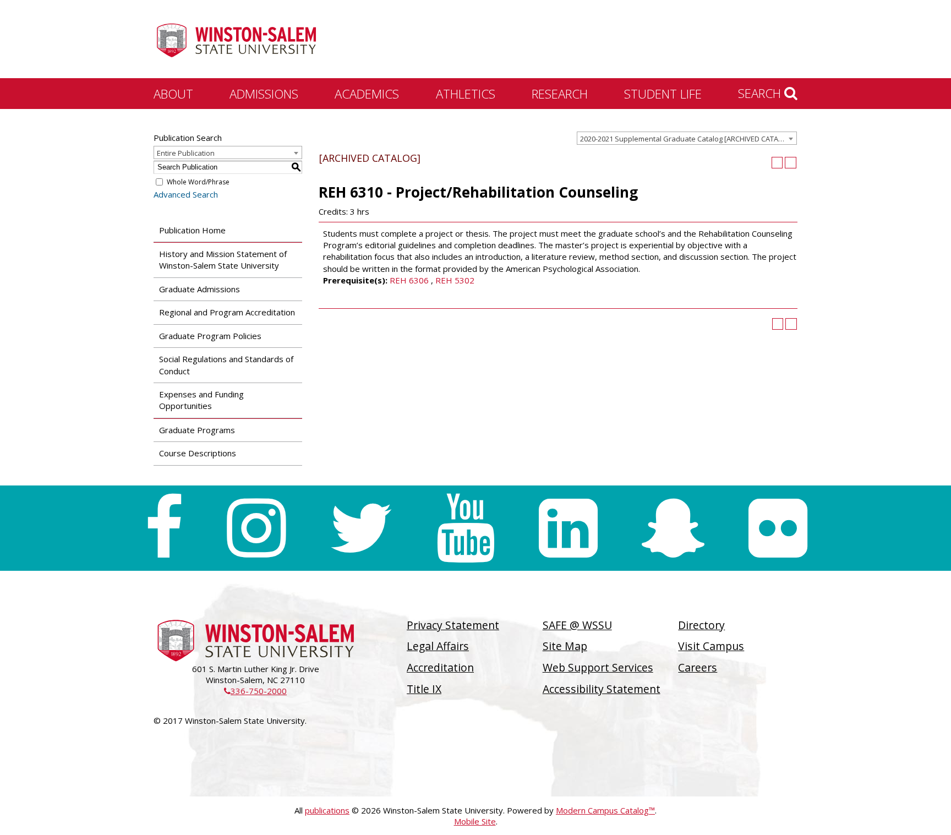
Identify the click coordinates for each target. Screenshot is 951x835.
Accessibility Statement (601, 688)
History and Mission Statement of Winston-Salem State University (223, 259)
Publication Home (192, 230)
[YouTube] (465, 528)
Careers (697, 667)
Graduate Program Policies (210, 335)
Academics (367, 93)
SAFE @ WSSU (577, 625)
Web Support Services (598, 667)
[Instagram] (256, 528)
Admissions (263, 93)
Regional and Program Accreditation (227, 312)
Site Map (565, 645)
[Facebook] (163, 528)
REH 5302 (454, 280)
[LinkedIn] (568, 528)
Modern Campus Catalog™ (605, 810)
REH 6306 (409, 280)
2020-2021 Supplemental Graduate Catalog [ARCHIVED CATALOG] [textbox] (687, 139)
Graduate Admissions (199, 288)
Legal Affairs (438, 645)
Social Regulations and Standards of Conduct (226, 364)
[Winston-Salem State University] (236, 40)
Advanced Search (186, 194)
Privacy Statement (453, 625)
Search (761, 93)
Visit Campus (711, 645)
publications (327, 810)
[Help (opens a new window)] (790, 162)
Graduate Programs (197, 429)
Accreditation (440, 667)
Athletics (465, 93)
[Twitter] (361, 528)
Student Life (663, 93)
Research (560, 93)
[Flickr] (777, 528)
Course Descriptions (197, 453)
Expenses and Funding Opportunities (201, 400)
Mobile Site (475, 821)
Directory (701, 625)
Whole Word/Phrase (198, 182)
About (173, 93)
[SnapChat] (673, 528)
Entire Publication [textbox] (186, 153)
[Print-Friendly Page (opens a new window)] (777, 162)
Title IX (424, 688)
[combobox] (687, 138)
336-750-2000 (255, 690)
